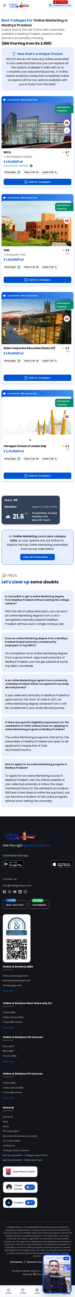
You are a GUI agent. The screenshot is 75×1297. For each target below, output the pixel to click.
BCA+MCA (8, 1046)
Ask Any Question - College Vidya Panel (25, 1155)
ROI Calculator (11, 1131)
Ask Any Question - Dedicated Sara (23, 1160)
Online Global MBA (13, 1017)
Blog (5, 1121)
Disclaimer (16, 1262)
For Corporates (11, 1140)
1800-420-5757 (15, 905)
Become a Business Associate (20, 1136)
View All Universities (35, 557)
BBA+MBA (8, 1051)
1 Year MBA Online (12, 1022)
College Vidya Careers (16, 1150)
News (6, 1126)
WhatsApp (10, 172)
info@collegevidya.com (17, 885)
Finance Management (15, 975)
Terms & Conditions (37, 1262)
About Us (8, 1116)
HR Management (12, 985)
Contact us (9, 1145)
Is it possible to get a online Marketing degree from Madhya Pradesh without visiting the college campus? (37, 600)
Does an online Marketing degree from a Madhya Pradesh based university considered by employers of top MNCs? (36, 642)
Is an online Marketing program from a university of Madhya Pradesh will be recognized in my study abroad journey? (37, 684)
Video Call (29, 172)
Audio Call (48, 172)
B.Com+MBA (10, 1056)
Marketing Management (16, 980)
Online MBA (9, 1012)
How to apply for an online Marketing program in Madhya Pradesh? (36, 766)
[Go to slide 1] (30, 146)
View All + (9, 991)
